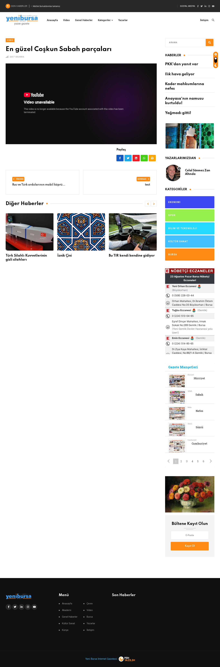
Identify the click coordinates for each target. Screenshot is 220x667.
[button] (148, 204)
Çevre (90, 603)
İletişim (204, 20)
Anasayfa (52, 20)
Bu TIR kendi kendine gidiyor (116, 255)
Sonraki (142, 179)
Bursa (90, 617)
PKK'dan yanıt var (181, 64)
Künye (65, 630)
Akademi (66, 610)
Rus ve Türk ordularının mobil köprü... (38, 184)
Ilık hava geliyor (179, 74)
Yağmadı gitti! (178, 113)
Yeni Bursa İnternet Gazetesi (101, 658)
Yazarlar (123, 20)
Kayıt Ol (190, 546)
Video (66, 20)
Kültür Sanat (68, 623)
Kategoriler (104, 20)
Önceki (20, 179)
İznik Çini (48, 255)
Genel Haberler (84, 20)
